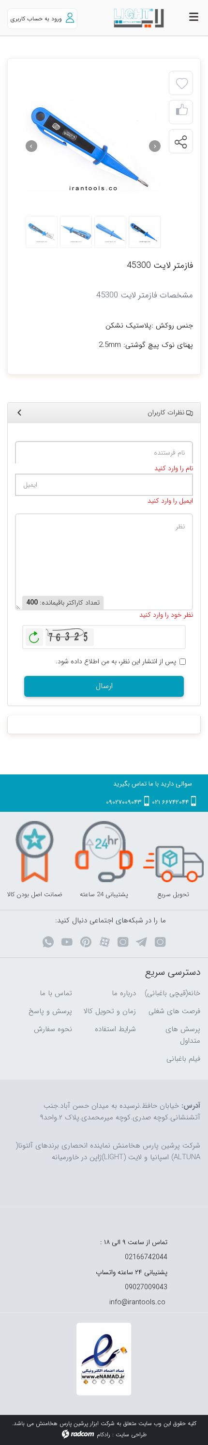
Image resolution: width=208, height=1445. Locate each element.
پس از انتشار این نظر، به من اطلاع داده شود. (116, 662)
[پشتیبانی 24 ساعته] (104, 851)
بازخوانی (34, 634)
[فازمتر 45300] (93, 145)
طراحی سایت (131, 1434)
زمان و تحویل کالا (110, 1011)
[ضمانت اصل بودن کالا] (34, 851)
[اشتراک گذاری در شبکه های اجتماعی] (180, 141)
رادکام (103, 1434)
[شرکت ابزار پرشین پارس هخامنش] (130, 18)
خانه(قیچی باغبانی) (172, 993)
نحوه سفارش (53, 1029)
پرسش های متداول (182, 1035)
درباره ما (124, 993)
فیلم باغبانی (183, 1059)
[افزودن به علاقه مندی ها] (182, 84)
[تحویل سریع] (173, 851)
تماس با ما (56, 993)
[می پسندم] (182, 112)
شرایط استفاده (115, 1029)
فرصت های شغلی (174, 1011)
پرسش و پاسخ (50, 1011)
